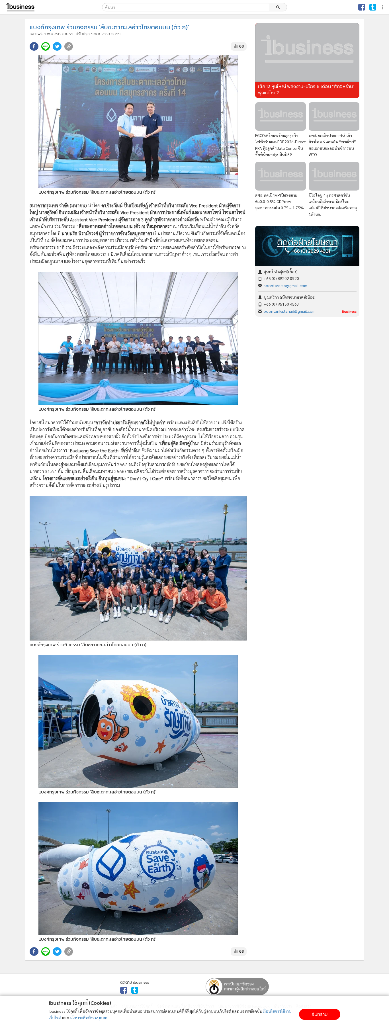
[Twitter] (372, 7)
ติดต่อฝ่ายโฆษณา (307, 242)
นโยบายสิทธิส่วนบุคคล (88, 1017)
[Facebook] (361, 7)
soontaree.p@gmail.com (285, 285)
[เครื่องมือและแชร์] (383, 7)
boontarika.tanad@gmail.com (290, 311)
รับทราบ (319, 1014)
